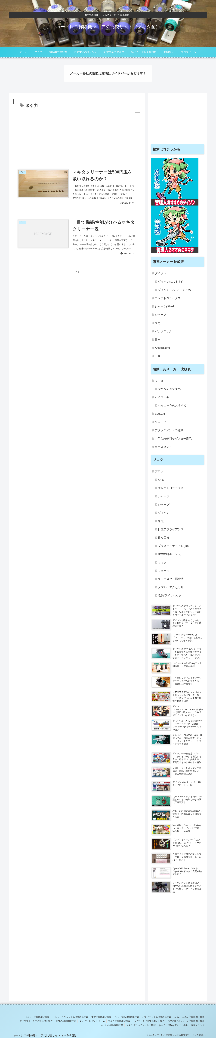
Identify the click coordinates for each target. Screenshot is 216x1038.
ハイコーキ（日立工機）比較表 (149, 1021)
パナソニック (163, 331)
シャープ (160, 314)
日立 (157, 339)
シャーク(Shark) (165, 306)
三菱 (157, 356)
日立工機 (163, 537)
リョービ (160, 422)
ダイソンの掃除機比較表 (37, 1017)
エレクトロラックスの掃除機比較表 (70, 1017)
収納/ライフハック (170, 595)
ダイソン (160, 273)
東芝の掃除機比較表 (101, 1017)
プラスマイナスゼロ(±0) (173, 546)
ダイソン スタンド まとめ (174, 289)
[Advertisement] (76, 137)
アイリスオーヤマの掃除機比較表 (36, 1021)
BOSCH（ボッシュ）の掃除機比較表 (186, 1021)
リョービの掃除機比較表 (111, 1025)
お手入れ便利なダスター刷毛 (173, 438)
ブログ (159, 471)
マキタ (159, 380)
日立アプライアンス (171, 529)
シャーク (163, 496)
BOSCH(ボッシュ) (169, 554)
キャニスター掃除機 (171, 579)
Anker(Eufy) (162, 347)
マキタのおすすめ (169, 388)
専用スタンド (163, 446)
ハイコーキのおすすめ (172, 405)
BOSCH (160, 413)
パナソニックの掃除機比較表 (156, 1017)
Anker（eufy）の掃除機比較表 (189, 1017)
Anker (161, 479)
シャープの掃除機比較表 (127, 1017)
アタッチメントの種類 (169, 430)
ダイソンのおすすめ (171, 281)
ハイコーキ (162, 397)
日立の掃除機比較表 (66, 1021)
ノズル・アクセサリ (171, 587)
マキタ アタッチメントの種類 (141, 1025)
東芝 (157, 323)
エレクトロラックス (167, 298)
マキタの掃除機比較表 (119, 1021)
